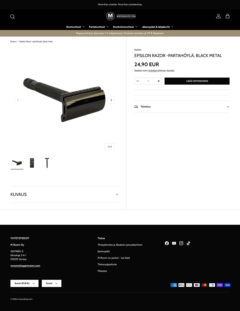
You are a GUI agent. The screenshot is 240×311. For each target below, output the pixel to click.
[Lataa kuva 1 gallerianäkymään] (17, 163)
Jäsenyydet (104, 251)
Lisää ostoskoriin (197, 81)
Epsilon (138, 49)
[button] (227, 16)
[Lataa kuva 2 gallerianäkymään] (32, 163)
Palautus (102, 270)
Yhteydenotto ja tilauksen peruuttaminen (120, 244)
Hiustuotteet (73, 26)
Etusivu (13, 41)
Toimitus (152, 70)
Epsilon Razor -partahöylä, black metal (36, 41)
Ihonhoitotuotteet (123, 26)
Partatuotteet (97, 26)
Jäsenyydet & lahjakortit (156, 26)
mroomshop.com (24, 299)
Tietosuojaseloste (107, 264)
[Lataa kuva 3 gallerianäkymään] (47, 163)
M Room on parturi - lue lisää (114, 257)
